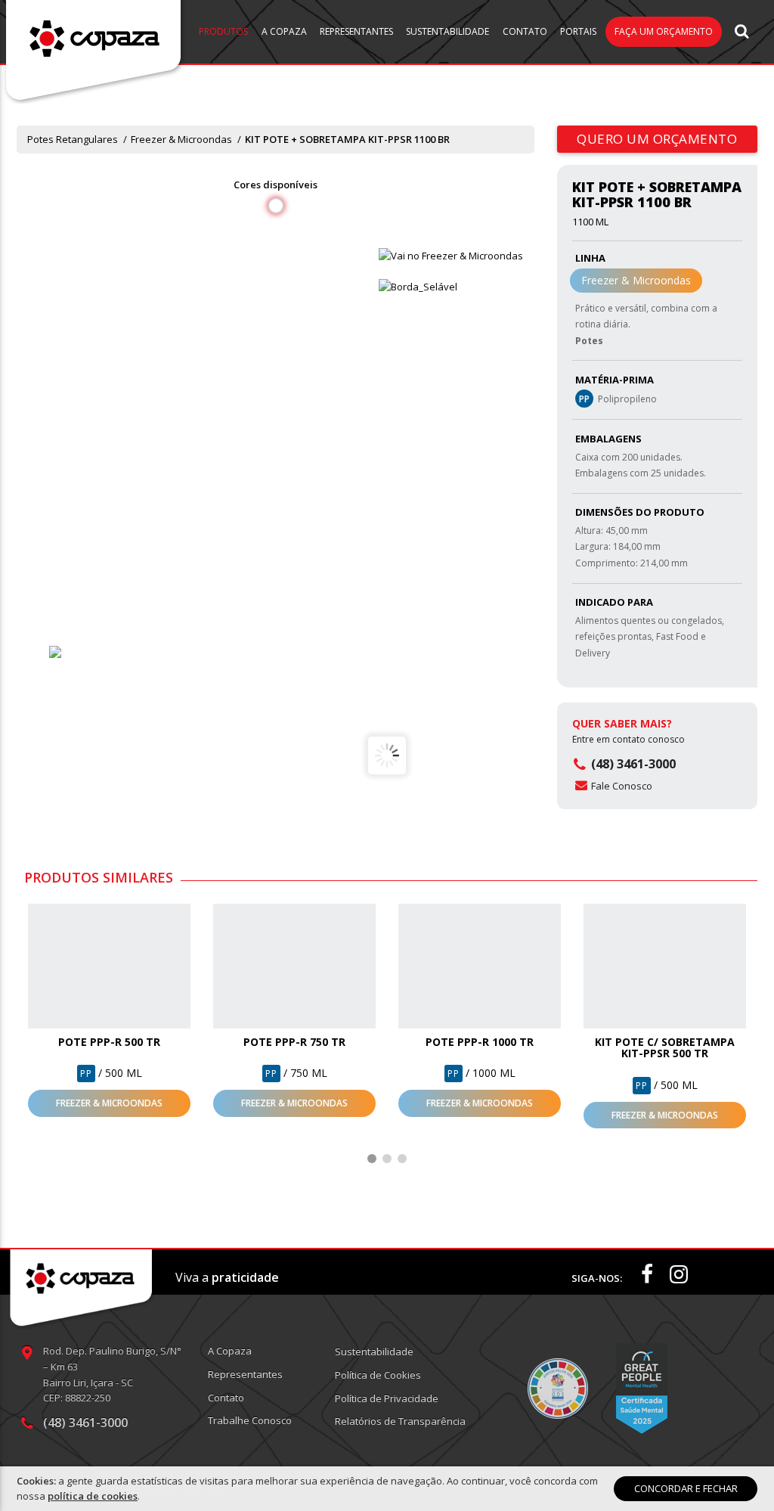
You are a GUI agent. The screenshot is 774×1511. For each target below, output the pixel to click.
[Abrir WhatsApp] (736, 1473)
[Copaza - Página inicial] (94, 51)
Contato (525, 31)
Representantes (356, 31)
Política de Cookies (378, 1375)
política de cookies (93, 1496)
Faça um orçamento (664, 31)
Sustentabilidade (447, 31)
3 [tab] (402, 1158)
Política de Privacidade (386, 1398)
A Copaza (284, 31)
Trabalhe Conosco (250, 1420)
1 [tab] (371, 1158)
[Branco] (90, 652)
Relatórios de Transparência (400, 1421)
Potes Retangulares (72, 139)
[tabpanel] (109, 1010)
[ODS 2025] (558, 1388)
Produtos (223, 31)
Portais (578, 31)
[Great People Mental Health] (641, 1388)
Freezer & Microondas (181, 139)
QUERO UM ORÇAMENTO (657, 138)
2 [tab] (387, 1158)
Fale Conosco (621, 786)
